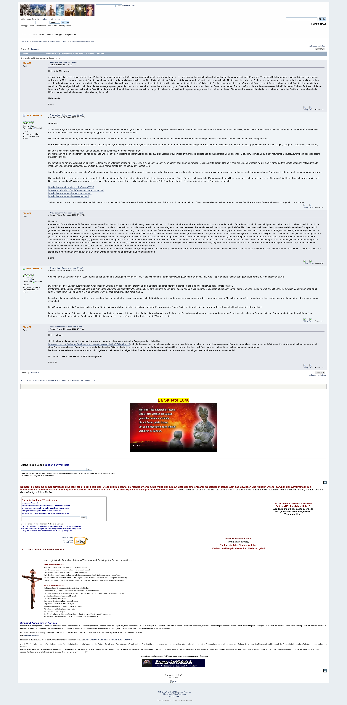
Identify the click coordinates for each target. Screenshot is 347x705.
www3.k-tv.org (67, 537)
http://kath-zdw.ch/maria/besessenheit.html (68, 196)
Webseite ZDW (128, 6)
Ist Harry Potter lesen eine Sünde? (64, 63)
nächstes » (322, 46)
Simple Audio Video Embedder (174, 694)
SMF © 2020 (172, 692)
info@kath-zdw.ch (31, 635)
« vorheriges (312, 46)
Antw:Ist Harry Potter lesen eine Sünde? (66, 115)
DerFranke (37, 115)
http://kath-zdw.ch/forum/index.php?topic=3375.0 (71, 187)
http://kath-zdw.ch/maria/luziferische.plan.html (69, 193)
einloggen (46, 19)
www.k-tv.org (68, 540)
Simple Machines (184, 692)
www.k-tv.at (68, 542)
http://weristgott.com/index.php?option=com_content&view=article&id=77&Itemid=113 (89, 344)
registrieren (60, 19)
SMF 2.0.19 (162, 692)
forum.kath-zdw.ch (121, 639)
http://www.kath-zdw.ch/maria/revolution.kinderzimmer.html (76, 190)
